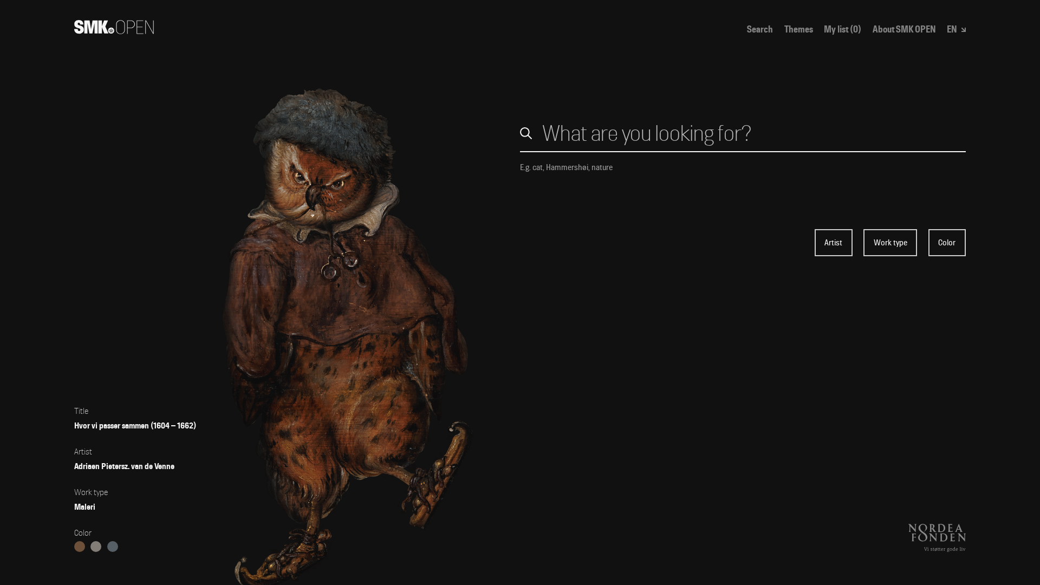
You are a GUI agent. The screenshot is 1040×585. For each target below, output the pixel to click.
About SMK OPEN (904, 29)
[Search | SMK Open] (114, 30)
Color (946, 243)
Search (760, 29)
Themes (798, 29)
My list (842, 29)
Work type (890, 243)
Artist (833, 243)
